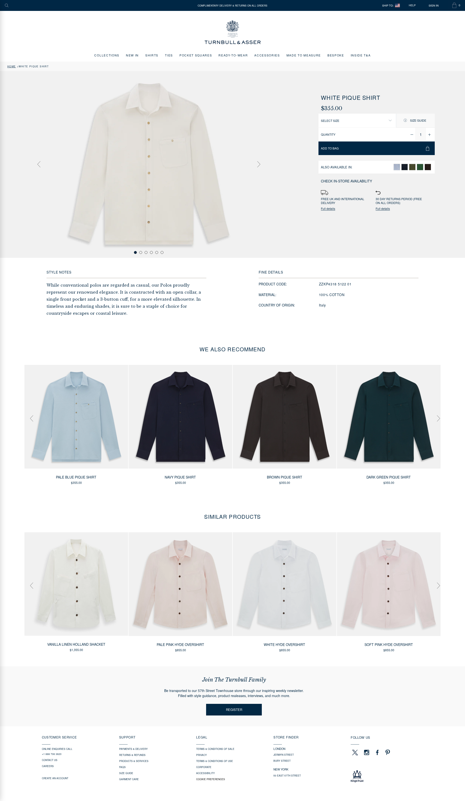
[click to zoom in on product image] (149, 164)
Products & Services (133, 761)
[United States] (397, 5)
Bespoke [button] (335, 55)
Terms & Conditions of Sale (215, 749)
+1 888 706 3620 (52, 754)
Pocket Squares (195, 55)
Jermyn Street (283, 754)
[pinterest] (387, 752)
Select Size (330, 120)
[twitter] (355, 752)
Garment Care (129, 779)
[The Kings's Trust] (387, 776)
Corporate (203, 767)
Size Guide (417, 120)
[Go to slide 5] (156, 252)
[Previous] (39, 164)
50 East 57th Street (287, 775)
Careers (48, 766)
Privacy (201, 755)
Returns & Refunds (132, 755)
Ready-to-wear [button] (233, 55)
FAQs (122, 767)
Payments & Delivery (133, 749)
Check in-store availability (346, 181)
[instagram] (367, 752)
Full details (328, 209)
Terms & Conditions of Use (214, 761)
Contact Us (49, 760)
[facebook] (377, 752)
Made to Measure (304, 55)
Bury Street (282, 760)
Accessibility (205, 773)
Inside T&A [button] (361, 55)
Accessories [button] (267, 55)
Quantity (328, 134)
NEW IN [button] (132, 55)
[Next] (259, 164)
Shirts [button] (151, 55)
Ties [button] (169, 55)
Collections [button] (106, 55)
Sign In (434, 5)
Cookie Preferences (210, 779)
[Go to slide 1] (135, 252)
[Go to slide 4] (151, 252)
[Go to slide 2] (140, 252)
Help (412, 5)
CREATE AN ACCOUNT (55, 778)
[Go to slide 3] (146, 252)
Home (11, 66)
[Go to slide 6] (162, 252)
